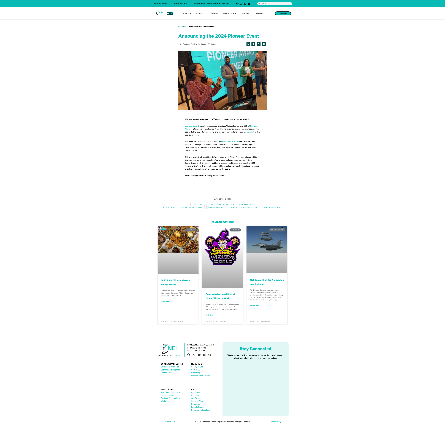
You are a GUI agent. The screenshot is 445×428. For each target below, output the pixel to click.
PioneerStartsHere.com (200, 376)
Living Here (245, 13)
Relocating (195, 373)
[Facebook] (237, 4)
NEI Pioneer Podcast (160, 3)
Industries (199, 13)
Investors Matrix (167, 395)
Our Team (195, 395)
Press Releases (197, 407)
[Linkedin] (249, 4)
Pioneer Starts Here (180, 3)
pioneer (233, 207)
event (200, 207)
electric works (187, 207)
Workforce (165, 401)
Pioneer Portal (167, 373)
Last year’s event (192, 126)
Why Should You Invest (170, 392)
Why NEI (185, 13)
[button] (248, 44)
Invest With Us (228, 13)
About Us (259, 13)
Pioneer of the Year (250, 207)
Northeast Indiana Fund (200, 410)
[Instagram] (245, 4)
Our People (195, 392)
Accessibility (276, 422)
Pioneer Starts (229, 141)
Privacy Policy (169, 422)
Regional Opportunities (170, 398)
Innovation (214, 13)
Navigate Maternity (217, 207)
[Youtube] (199, 354)
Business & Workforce (170, 367)
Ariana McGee (169, 207)
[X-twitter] (241, 4)
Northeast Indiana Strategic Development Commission (211, 3)
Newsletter (195, 404)
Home (180, 26)
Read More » (165, 301)
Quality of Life (245, 204)
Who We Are (196, 398)
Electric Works (199, 204)
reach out (250, 132)
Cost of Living (197, 370)
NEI (185, 26)
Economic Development (170, 370)
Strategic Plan (197, 401)
